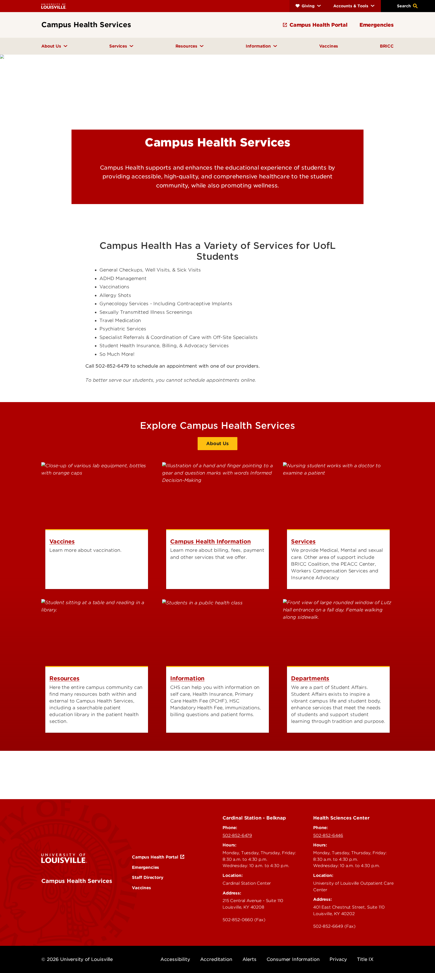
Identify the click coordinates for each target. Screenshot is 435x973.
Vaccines (141, 887)
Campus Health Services (76, 881)
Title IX (365, 959)
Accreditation (216, 959)
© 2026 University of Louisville (77, 959)
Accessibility (175, 959)
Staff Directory (147, 877)
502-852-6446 (328, 835)
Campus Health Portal (155, 857)
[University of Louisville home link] (53, 6)
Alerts (249, 959)
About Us (217, 443)
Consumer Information (293, 959)
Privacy (338, 959)
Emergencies (145, 867)
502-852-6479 (237, 835)
